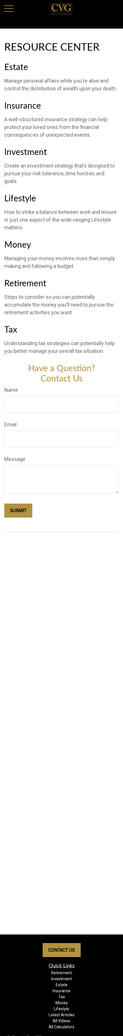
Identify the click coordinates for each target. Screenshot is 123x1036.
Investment (25, 152)
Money (17, 245)
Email (10, 424)
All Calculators (61, 1027)
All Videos (61, 1021)
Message (14, 459)
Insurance (22, 106)
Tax (10, 330)
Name (11, 390)
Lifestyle (20, 198)
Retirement (25, 283)
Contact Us (61, 950)
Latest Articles (62, 1015)
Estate (16, 67)
